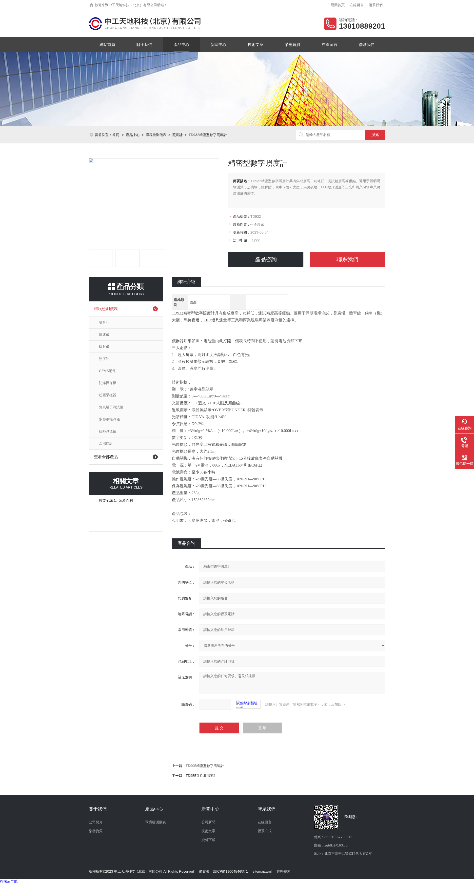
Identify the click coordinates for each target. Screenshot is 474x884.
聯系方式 (265, 831)
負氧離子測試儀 (111, 407)
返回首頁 (338, 5)
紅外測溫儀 (107, 431)
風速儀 (104, 334)
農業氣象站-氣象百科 (116, 500)
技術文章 (255, 44)
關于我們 (144, 44)
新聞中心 (218, 44)
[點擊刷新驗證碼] (248, 704)
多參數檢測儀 (109, 419)
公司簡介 (96, 822)
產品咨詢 (266, 259)
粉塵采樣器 (107, 395)
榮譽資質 (292, 44)
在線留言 (357, 5)
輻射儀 (104, 347)
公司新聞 (208, 822)
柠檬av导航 (9, 881)
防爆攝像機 (107, 383)
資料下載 (208, 840)
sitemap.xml (262, 871)
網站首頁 (107, 44)
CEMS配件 (107, 371)
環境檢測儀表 (156, 135)
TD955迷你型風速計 (201, 776)
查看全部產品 (106, 457)
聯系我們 (376, 5)
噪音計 (104, 322)
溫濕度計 (106, 443)
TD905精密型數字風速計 (205, 766)
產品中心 (181, 44)
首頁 (116, 135)
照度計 (177, 135)
